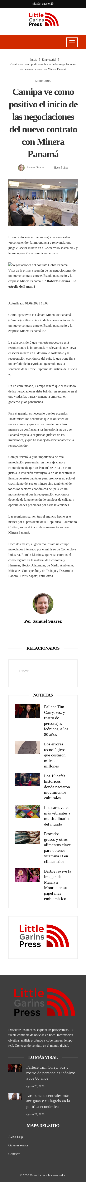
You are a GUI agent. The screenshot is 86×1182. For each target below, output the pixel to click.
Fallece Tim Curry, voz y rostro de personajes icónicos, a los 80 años (51, 1072)
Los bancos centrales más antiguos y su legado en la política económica (48, 1101)
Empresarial (43, 81)
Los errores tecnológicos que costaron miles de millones (55, 755)
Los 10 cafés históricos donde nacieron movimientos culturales (57, 787)
